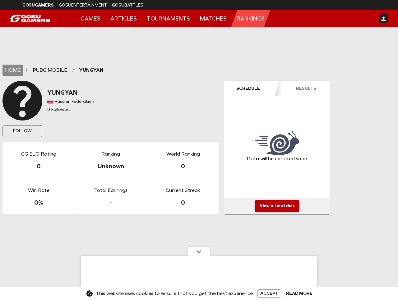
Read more (299, 293)
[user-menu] (383, 18)
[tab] (248, 88)
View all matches (277, 205)
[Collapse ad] (199, 251)
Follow (22, 131)
